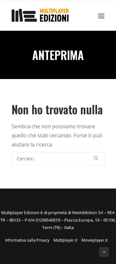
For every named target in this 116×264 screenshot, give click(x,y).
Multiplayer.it (65, 240)
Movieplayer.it (95, 240)
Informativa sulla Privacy (27, 240)
